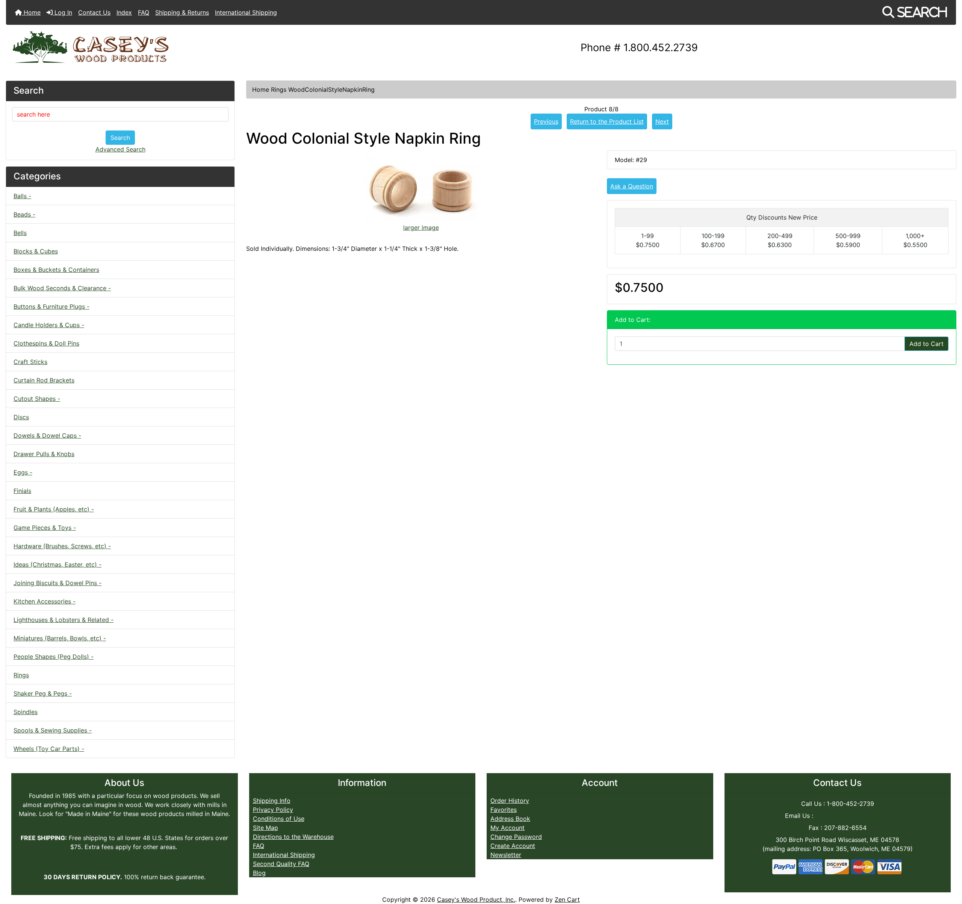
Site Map (265, 827)
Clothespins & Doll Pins (46, 343)
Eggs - (23, 472)
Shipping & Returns (182, 12)
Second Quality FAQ (281, 864)
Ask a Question (631, 186)
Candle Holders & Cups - (49, 325)
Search (120, 137)
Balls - (22, 196)
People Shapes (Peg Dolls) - (54, 656)
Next (662, 121)
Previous (546, 121)
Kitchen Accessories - (45, 601)
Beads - (24, 214)
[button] (914, 12)
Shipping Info (271, 800)
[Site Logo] (164, 47)
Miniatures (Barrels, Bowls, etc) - (60, 638)
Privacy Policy (273, 809)
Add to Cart (926, 343)
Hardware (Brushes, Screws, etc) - (62, 546)
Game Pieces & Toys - (45, 527)
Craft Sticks (30, 362)
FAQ (143, 12)
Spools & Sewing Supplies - (53, 730)
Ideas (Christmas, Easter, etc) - (57, 564)
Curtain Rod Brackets (44, 380)
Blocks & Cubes (36, 251)
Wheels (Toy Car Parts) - (49, 748)
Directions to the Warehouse (293, 836)
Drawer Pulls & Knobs (44, 454)
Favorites (503, 809)
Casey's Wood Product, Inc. (476, 899)
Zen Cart (567, 899)
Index (124, 12)
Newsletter (505, 854)
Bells (20, 233)
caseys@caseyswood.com (852, 815)
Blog (259, 873)
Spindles (26, 712)
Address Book (510, 818)
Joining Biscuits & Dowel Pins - (57, 583)
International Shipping (246, 12)
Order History (509, 800)
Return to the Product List (607, 121)
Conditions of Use (278, 818)
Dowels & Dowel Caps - (47, 435)
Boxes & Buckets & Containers (56, 269)
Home (31, 12)
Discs (21, 417)
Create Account (512, 845)
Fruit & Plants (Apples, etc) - (54, 509)
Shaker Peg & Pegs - (43, 693)
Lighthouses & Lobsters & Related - (63, 619)
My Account (507, 827)
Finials (22, 490)
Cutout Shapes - (37, 398)
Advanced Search (120, 149)
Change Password (516, 836)
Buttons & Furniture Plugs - (51, 306)
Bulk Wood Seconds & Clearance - (62, 288)
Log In (62, 12)
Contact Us (94, 12)
